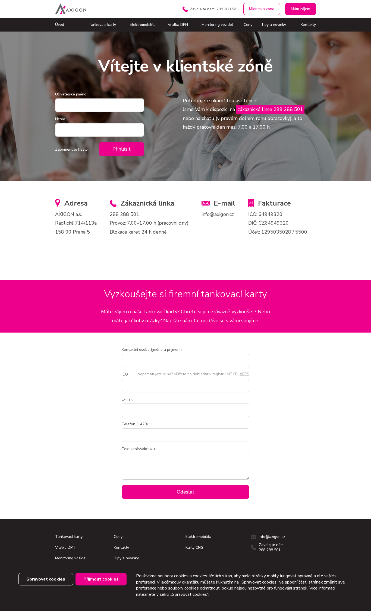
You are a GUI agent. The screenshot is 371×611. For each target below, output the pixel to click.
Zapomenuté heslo (71, 149)
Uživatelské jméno (70, 94)
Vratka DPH (178, 24)
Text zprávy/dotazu (138, 448)
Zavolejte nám (214, 9)
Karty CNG (194, 547)
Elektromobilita (143, 24)
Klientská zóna (261, 8)
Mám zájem (300, 8)
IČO (125, 374)
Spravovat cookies (45, 579)
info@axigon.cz (218, 214)
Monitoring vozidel (217, 24)
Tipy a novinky (273, 24)
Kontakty (308, 24)
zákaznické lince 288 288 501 (270, 109)
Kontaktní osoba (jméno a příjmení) (152, 349)
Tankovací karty (102, 24)
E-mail (127, 399)
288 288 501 (124, 214)
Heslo (60, 119)
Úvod (59, 24)
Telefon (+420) (135, 424)
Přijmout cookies (101, 579)
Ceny (248, 24)
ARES (244, 374)
